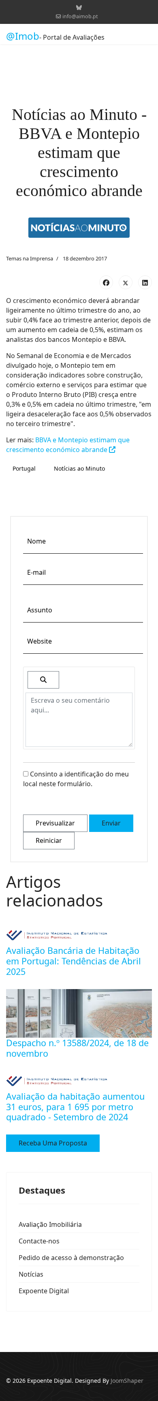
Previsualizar (55, 823)
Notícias (31, 1274)
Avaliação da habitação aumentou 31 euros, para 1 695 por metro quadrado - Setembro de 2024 (75, 1106)
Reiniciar (49, 840)
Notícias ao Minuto (79, 468)
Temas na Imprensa (29, 258)
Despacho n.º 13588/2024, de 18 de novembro (77, 1048)
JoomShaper (127, 1380)
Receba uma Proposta (53, 1143)
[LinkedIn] (145, 282)
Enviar (111, 823)
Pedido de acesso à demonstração (71, 1257)
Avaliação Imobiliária (50, 1224)
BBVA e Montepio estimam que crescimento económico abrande (68, 444)
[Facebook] (106, 282)
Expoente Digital (44, 1290)
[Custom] (79, 7)
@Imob (22, 36)
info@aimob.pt (80, 16)
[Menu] (147, 36)
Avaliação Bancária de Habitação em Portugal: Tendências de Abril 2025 (73, 961)
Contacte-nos (39, 1241)
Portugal (24, 468)
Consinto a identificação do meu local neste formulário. (76, 779)
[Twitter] (125, 282)
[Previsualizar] (43, 680)
